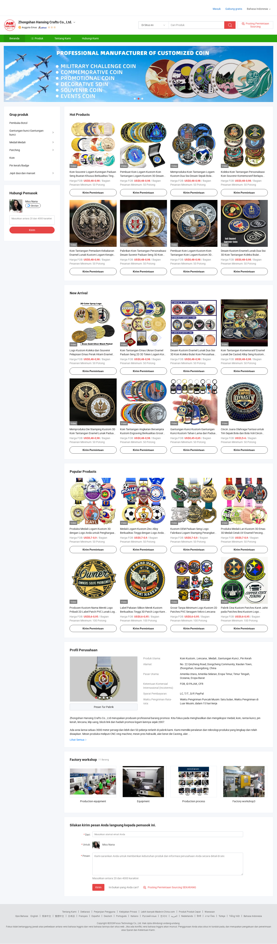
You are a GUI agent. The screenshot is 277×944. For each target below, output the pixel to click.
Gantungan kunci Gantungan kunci (26, 132)
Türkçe (222, 915)
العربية (174, 915)
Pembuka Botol (18, 123)
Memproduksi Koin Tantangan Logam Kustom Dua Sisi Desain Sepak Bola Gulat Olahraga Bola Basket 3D (192, 175)
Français (83, 915)
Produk (39, 38)
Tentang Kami (62, 38)
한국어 (163, 915)
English (34, 915)
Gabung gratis (233, 9)
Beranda (14, 38)
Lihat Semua (77, 739)
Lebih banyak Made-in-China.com (158, 911)
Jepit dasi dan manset (22, 173)
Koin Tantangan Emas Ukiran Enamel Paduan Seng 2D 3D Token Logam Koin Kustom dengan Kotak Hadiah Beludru (142, 354)
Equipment (143, 801)
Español (96, 915)
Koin (12, 157)
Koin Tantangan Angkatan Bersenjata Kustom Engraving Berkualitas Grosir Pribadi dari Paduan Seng (142, 433)
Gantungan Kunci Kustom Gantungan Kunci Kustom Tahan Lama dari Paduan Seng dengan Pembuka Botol (193, 433)
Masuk (217, 9)
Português (121, 915)
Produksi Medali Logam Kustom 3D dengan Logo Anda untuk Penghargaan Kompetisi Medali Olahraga (93, 532)
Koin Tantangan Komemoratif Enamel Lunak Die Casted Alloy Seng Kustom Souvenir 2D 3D (243, 354)
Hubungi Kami (90, 38)
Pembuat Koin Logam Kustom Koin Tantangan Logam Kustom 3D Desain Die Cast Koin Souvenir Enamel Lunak (142, 175)
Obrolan (35, 205)
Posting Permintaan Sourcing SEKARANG (169, 887)
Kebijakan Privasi (128, 911)
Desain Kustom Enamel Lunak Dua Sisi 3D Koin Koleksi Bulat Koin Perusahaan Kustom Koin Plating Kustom (193, 354)
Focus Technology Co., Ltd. (128, 923)
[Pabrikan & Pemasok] (28, 7)
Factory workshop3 (244, 801)
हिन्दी (199, 915)
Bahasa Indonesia (253, 915)
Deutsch (108, 915)
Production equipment (93, 801)
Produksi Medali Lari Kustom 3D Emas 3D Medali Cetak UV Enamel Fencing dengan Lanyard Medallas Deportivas (243, 532)
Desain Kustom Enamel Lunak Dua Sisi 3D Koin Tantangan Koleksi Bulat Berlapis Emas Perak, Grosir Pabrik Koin (244, 254)
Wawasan (210, 911)
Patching (14, 150)
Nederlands (187, 915)
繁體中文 (59, 915)
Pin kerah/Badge (19, 165)
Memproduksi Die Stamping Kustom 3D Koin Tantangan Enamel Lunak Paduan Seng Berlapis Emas (92, 433)
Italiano (134, 915)
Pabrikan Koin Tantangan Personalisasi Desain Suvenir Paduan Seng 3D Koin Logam (143, 254)
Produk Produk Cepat (190, 911)
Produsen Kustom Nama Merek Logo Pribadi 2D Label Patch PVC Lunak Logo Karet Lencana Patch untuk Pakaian (93, 611)
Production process (193, 801)
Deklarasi (85, 911)
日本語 (71, 915)
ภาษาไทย (210, 915)
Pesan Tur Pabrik (104, 707)
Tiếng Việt (234, 915)
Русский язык (149, 915)
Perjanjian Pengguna (104, 911)
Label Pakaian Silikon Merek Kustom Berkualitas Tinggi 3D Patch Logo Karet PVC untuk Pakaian (143, 611)
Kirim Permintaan (93, 192)
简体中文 (46, 915)
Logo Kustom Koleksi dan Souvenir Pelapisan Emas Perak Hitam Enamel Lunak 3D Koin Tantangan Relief (91, 354)
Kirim (98, 887)
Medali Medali (17, 142)
